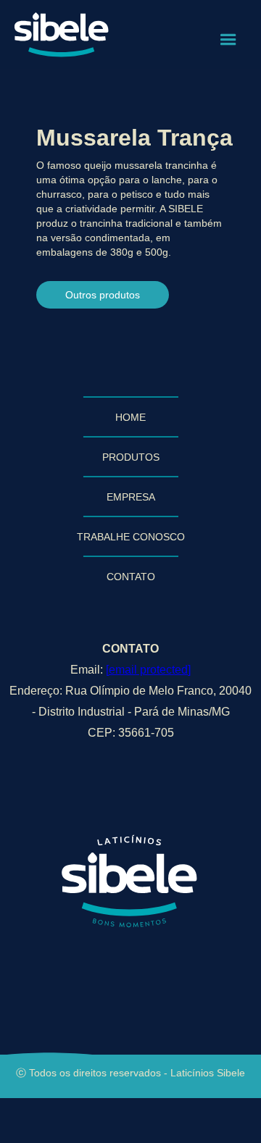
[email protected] (148, 669)
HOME (130, 417)
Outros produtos (102, 295)
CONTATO (131, 576)
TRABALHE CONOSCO (131, 537)
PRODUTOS (131, 457)
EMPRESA (131, 497)
